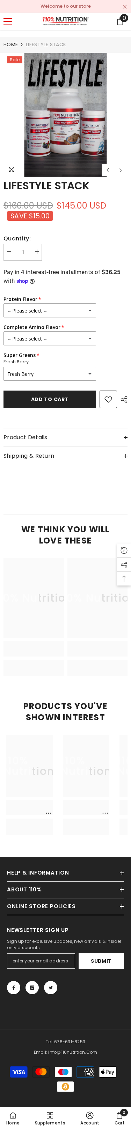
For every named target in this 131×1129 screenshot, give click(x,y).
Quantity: (17, 239)
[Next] (121, 170)
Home (10, 44)
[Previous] (108, 170)
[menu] (7, 21)
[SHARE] (122, 399)
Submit (101, 961)
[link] (33, 649)
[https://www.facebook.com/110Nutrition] (13, 987)
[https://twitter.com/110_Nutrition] (50, 987)
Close (125, 6)
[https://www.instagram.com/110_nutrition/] (32, 987)
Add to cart (50, 399)
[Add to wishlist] (108, 399)
